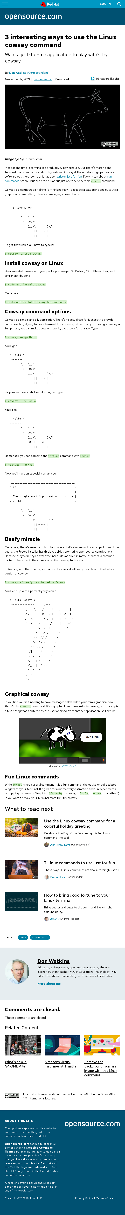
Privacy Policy (84, 1198)
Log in (105, 4)
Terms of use (104, 1198)
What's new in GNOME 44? (16, 1064)
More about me (49, 984)
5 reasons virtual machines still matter (61, 1064)
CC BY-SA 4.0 (69, 766)
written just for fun (69, 176)
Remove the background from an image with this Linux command (100, 1068)
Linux (23, 937)
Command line (40, 937)
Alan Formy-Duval (60, 844)
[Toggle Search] (119, 4)
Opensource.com (17, 1144)
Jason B (55, 919)
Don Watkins (17, 72)
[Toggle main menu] (5, 4)
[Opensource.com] (33, 17)
